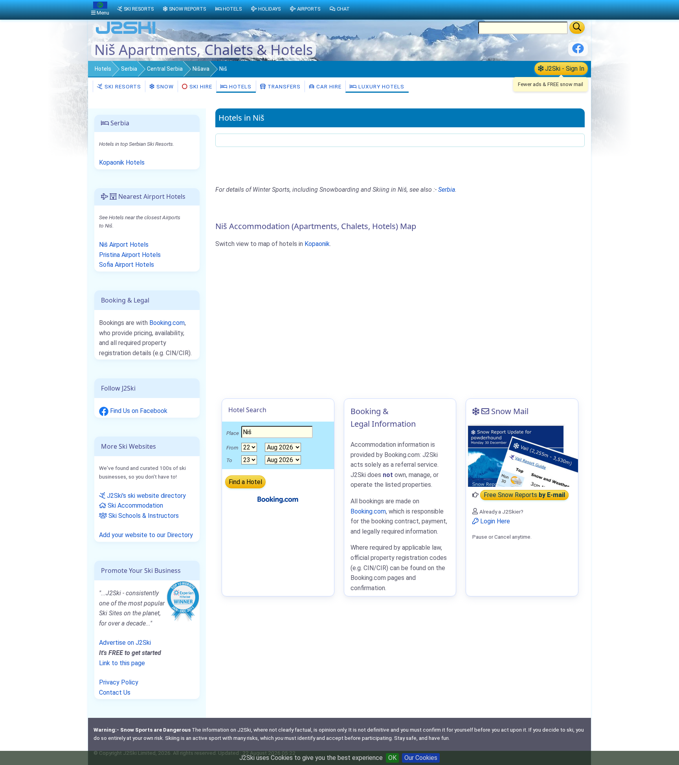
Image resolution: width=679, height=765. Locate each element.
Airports (308, 9)
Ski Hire (200, 86)
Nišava (201, 69)
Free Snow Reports (524, 495)
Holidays (269, 9)
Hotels (103, 69)
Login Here (494, 521)
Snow (164, 86)
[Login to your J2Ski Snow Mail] (522, 455)
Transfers (283, 86)
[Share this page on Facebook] (578, 51)
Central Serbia (165, 69)
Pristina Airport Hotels (130, 255)
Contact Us (114, 692)
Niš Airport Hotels (124, 244)
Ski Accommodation (134, 505)
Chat (343, 9)
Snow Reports (187, 9)
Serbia (129, 69)
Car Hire (328, 86)
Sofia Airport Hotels (126, 264)
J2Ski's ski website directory (145, 495)
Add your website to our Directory (146, 535)
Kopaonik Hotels (122, 162)
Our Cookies (420, 757)
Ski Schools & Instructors (143, 515)
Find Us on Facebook (137, 411)
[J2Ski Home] (125, 33)
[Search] (577, 27)
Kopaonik (317, 244)
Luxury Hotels (380, 86)
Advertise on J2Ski (125, 642)
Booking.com (167, 323)
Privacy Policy (118, 682)
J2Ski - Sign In (563, 68)
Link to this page (122, 663)
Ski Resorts (122, 86)
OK (392, 757)
